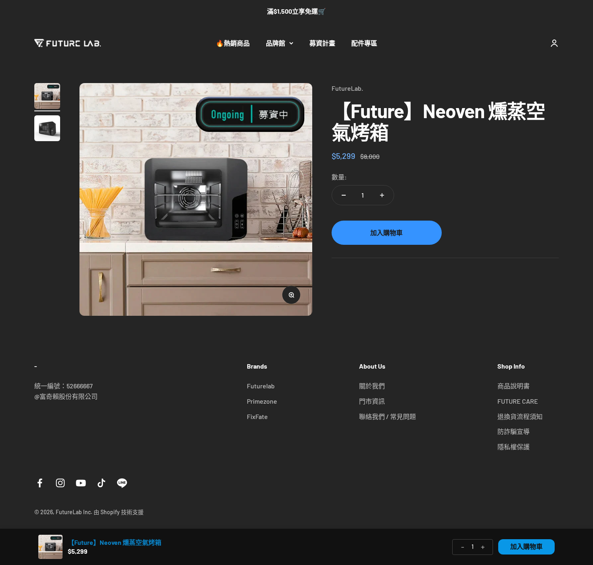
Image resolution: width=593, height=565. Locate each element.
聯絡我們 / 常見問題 (387, 416)
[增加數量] (382, 195)
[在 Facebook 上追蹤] (39, 482)
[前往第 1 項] (47, 97)
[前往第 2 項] (47, 129)
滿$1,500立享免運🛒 (296, 11)
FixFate (257, 416)
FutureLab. (347, 88)
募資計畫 (322, 43)
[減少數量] (343, 195)
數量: (339, 176)
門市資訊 (372, 401)
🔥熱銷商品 (233, 43)
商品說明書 (513, 386)
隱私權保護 (513, 446)
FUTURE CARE (517, 401)
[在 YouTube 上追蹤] (80, 482)
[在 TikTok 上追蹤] (101, 482)
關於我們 (372, 386)
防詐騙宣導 (513, 431)
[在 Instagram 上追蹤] (60, 482)
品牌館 (275, 43)
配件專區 (364, 43)
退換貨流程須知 (520, 416)
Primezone (262, 401)
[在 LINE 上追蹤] (122, 482)
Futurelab (261, 386)
